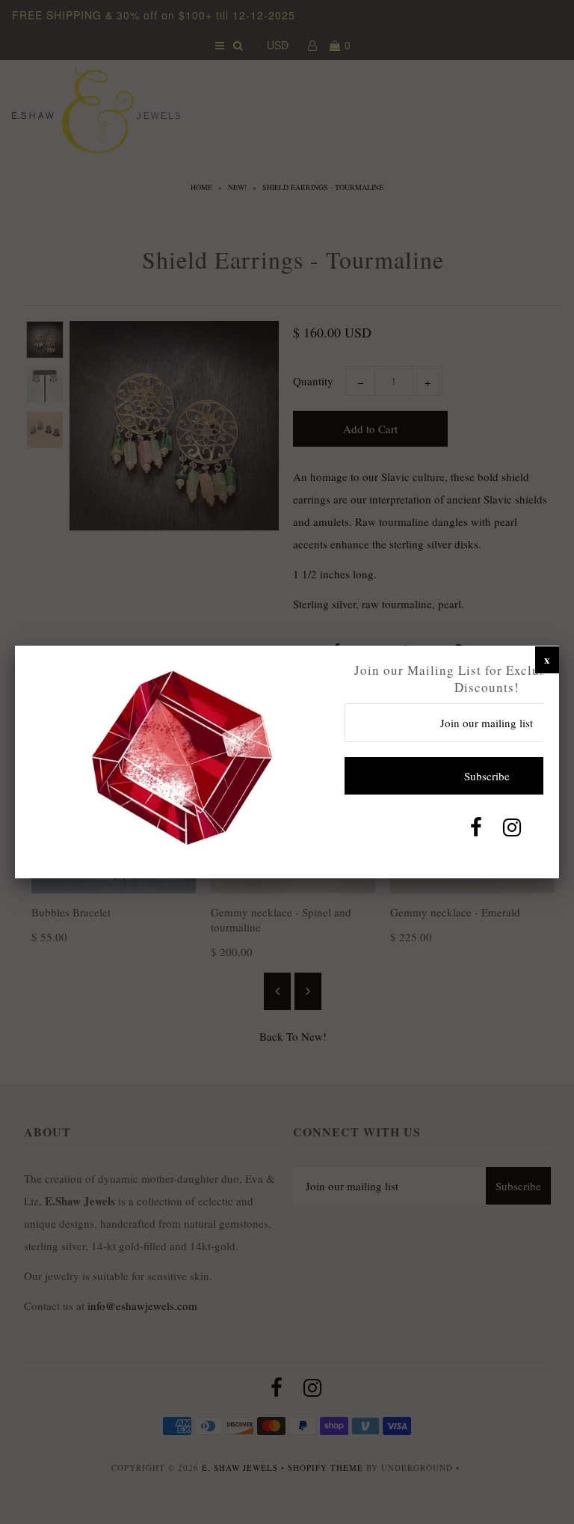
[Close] (547, 659)
